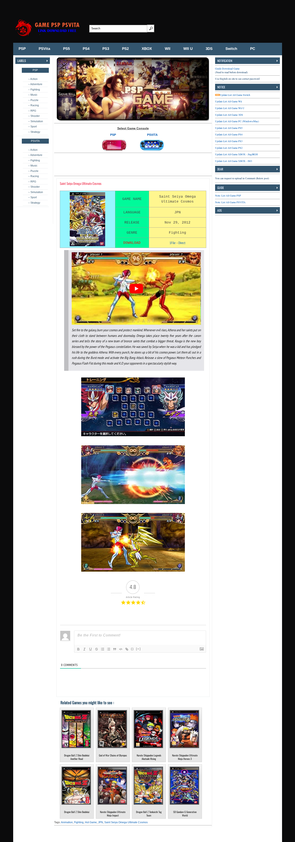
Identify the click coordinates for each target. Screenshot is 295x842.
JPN (100, 822)
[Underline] (90, 649)
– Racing (33, 105)
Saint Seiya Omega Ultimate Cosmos (126, 822)
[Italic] (84, 649)
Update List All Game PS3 (229, 141)
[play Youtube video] (136, 288)
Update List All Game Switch (235, 95)
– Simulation (35, 121)
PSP (22, 49)
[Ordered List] (103, 649)
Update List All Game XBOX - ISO (233, 161)
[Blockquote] (115, 649)
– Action (33, 79)
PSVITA (152, 134)
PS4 (86, 49)
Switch (231, 49)
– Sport (32, 126)
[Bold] (78, 649)
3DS (209, 49)
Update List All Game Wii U (229, 108)
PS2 (125, 49)
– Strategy (34, 131)
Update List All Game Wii (228, 101)
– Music (32, 94)
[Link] (127, 649)
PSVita (44, 49)
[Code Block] (121, 649)
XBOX (147, 49)
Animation (67, 822)
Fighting (79, 822)
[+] (138, 648)
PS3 (105, 49)
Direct (181, 243)
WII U (188, 49)
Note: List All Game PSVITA (230, 202)
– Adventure (35, 84)
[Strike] (97, 649)
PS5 (66, 49)
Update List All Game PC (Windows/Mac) (237, 121)
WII (167, 49)
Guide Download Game (227, 68)
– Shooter (34, 115)
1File (173, 243)
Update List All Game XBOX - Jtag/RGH (236, 154)
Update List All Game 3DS (229, 114)
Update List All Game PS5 (229, 128)
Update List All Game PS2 (229, 147)
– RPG (32, 110)
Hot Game (91, 822)
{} (132, 648)
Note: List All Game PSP (228, 195)
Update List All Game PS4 (229, 134)
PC (252, 49)
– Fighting (34, 89)
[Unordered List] (109, 649)
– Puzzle (33, 100)
